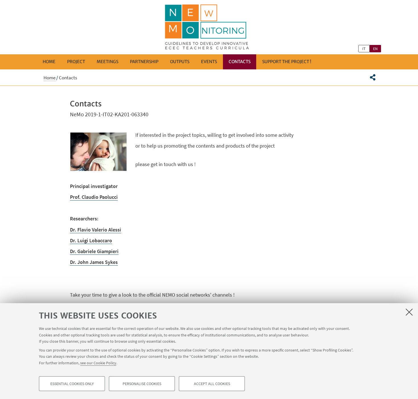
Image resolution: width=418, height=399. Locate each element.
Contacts (240, 61)
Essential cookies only (72, 383)
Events (209, 61)
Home (49, 61)
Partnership (144, 61)
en (375, 48)
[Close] (409, 312)
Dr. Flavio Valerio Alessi (95, 229)
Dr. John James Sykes (94, 262)
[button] (373, 77)
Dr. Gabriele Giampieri (94, 251)
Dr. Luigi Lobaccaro (91, 240)
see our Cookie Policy (98, 362)
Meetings (107, 61)
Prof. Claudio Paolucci (94, 197)
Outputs (179, 61)
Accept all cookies (212, 383)
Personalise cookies (142, 383)
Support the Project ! (286, 61)
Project (76, 61)
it (364, 48)
